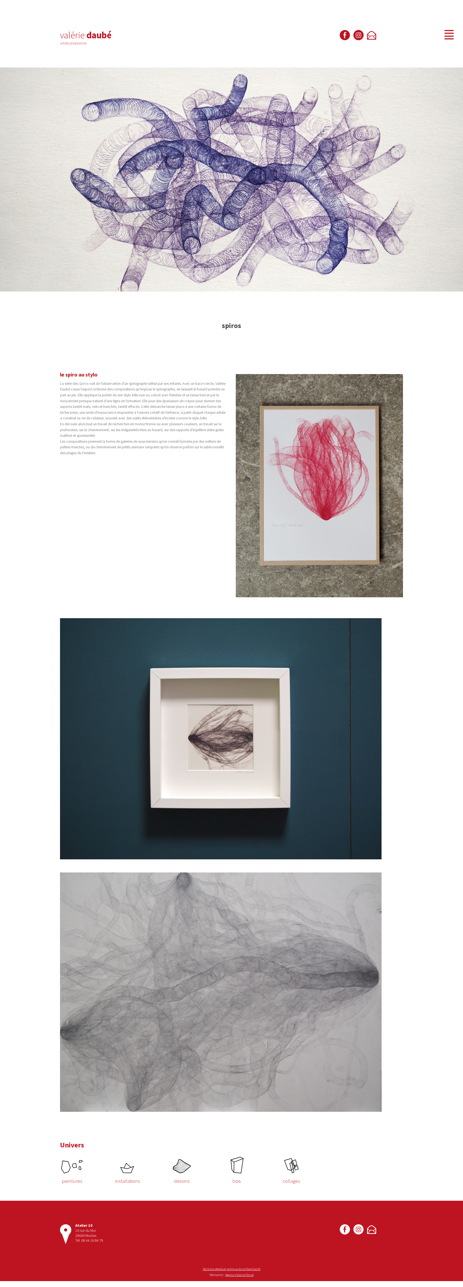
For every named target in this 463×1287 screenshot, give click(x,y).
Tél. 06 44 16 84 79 (89, 1240)
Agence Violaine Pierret (239, 1275)
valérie (85, 35)
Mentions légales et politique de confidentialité (231, 1269)
